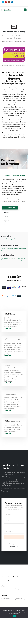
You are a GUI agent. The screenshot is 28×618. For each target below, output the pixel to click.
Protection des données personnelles (20, 599)
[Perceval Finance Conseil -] (6, 10)
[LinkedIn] (12, 2)
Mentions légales (5, 598)
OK (14, 615)
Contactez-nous (12, 5)
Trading (17, 589)
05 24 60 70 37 (22, 5)
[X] (3, 2)
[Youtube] (6, 2)
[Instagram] (9, 2)
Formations (4, 589)
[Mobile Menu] (25, 9)
